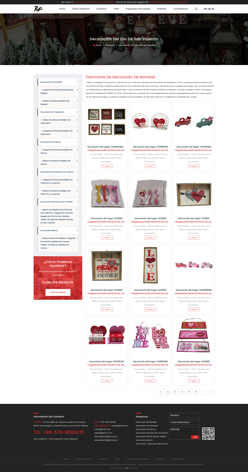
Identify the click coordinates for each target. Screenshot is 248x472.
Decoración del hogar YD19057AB (106, 361)
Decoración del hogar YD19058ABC (194, 290)
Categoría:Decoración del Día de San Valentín (108, 150)
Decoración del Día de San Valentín (57, 201)
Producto (101, 9)
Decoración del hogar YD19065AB (150, 147)
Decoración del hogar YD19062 (150, 218)
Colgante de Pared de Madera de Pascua (57, 151)
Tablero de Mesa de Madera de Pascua (56, 162)
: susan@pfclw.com (111, 425)
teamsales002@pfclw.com (106, 440)
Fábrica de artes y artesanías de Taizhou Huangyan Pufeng (81, 464)
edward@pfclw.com (103, 432)
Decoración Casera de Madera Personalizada (155, 443)
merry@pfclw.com (102, 429)
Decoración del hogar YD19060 (107, 290)
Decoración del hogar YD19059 (150, 290)
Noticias (161, 9)
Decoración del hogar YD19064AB (194, 147)
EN (205, 9)
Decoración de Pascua (51, 142)
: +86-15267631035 (105, 422)
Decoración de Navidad (51, 82)
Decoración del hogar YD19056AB (150, 361)
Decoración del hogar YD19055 (194, 361)
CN (209, 9)
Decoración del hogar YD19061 (194, 218)
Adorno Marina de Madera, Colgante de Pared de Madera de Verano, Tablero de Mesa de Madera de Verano (58, 243)
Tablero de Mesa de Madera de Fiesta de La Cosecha (56, 192)
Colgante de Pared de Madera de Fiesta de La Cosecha (57, 181)
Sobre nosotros (81, 9)
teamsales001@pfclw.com (105, 436)
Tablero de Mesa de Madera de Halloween (56, 121)
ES (213, 9)
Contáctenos (180, 9)
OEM (116, 9)
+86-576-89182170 (59, 282)
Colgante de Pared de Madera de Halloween (57, 132)
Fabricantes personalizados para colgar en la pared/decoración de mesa (170, 464)
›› (211, 392)
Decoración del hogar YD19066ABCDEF (107, 147)
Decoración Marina (49, 230)
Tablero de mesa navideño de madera (55, 102)
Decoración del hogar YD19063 (107, 218)
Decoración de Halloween (52, 112)
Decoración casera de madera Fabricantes (168, 2)
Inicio (62, 9)
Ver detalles (106, 166)
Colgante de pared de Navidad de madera (57, 91)
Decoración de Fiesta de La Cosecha (57, 171)
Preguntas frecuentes (138, 9)
